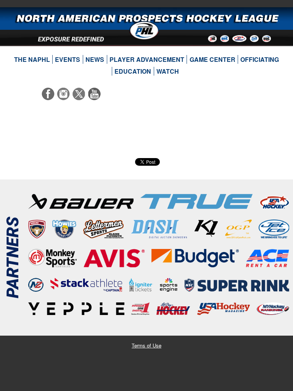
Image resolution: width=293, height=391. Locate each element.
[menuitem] (31, 59)
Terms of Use (146, 345)
